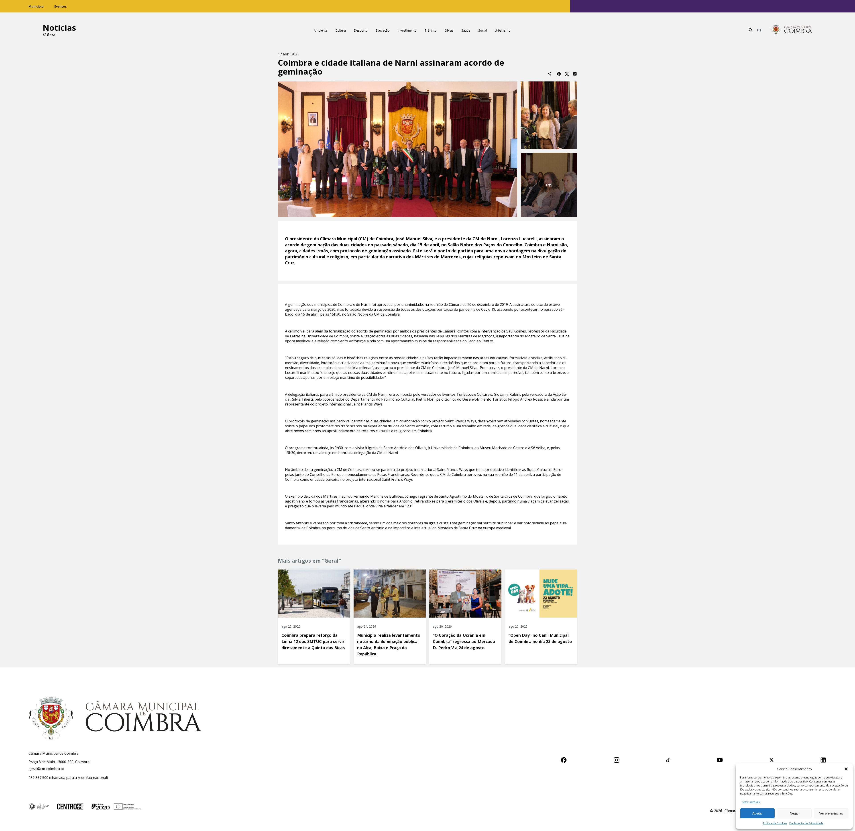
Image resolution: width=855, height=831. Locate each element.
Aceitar (757, 813)
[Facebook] (559, 73)
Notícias (59, 27)
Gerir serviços (751, 802)
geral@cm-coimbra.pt (46, 768)
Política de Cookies (775, 823)
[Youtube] (720, 759)
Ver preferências (831, 813)
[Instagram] (616, 759)
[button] (846, 769)
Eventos (60, 6)
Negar (794, 813)
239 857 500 (38, 777)
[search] (750, 30)
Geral (52, 34)
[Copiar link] (549, 73)
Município (36, 6)
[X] (567, 73)
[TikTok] (668, 759)
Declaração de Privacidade (806, 823)
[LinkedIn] (575, 73)
